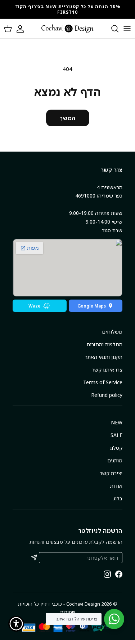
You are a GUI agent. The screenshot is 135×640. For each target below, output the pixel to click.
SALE (116, 435)
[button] (8, 29)
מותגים (114, 460)
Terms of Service (102, 382)
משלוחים (112, 331)
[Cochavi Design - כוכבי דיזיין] (67, 28)
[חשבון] (24, 29)
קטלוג (116, 447)
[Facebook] (118, 574)
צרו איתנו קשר (107, 369)
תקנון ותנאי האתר (103, 356)
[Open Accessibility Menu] (16, 624)
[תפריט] (127, 29)
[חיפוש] (111, 29)
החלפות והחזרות (104, 344)
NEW (116, 422)
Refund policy (106, 394)
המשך (67, 118)
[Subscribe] (34, 557)
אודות (116, 485)
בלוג (117, 498)
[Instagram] (107, 574)
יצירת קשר (111, 473)
